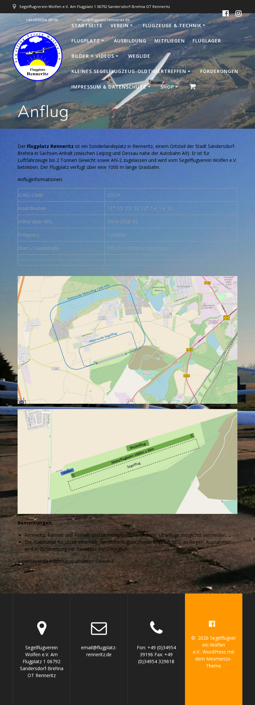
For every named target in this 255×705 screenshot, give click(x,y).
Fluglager (207, 40)
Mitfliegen (169, 40)
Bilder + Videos (92, 56)
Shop (167, 87)
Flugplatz (85, 40)
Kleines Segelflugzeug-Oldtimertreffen (128, 71)
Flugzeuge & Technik (172, 25)
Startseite (87, 25)
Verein (120, 25)
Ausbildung (130, 40)
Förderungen (219, 71)
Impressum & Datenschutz (108, 87)
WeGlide (139, 56)
